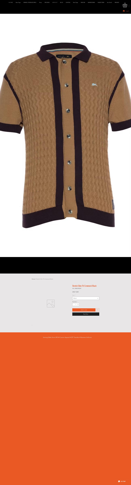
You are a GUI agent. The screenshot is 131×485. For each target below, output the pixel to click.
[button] (30, 2)
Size (73, 295)
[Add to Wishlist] (97, 310)
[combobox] (85, 298)
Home (33, 279)
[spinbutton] (75, 304)
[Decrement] (73, 304)
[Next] (129, 135)
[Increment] (78, 304)
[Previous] (1, 135)
